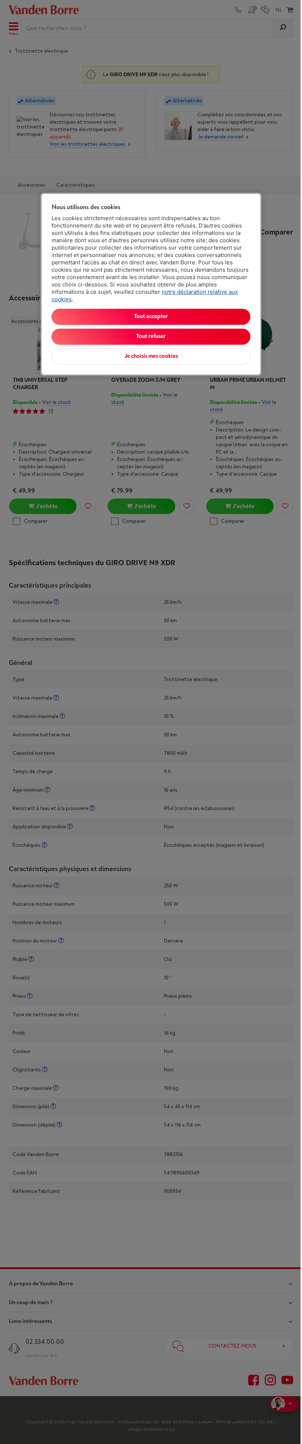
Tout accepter (151, 316)
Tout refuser (151, 336)
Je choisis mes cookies (151, 356)
